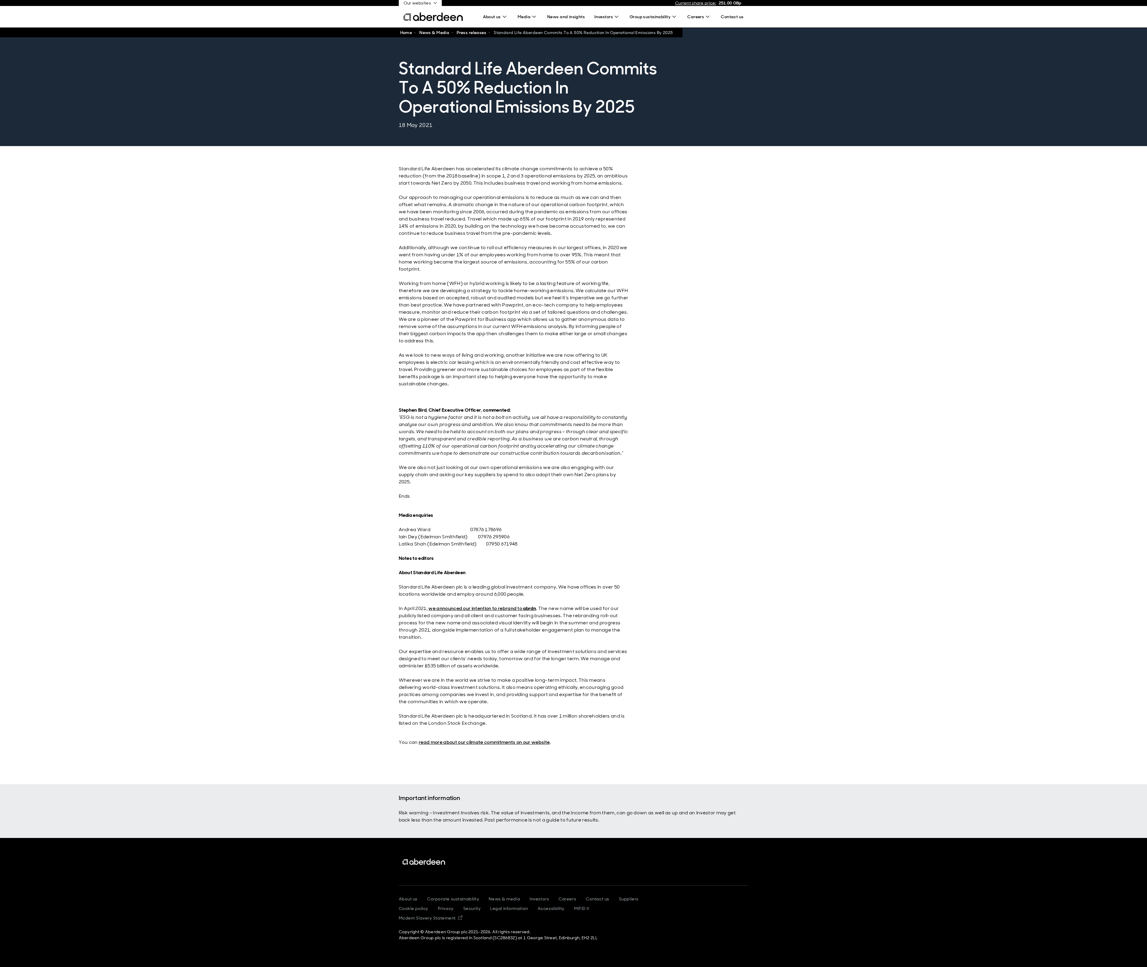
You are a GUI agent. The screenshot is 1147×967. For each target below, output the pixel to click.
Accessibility (551, 908)
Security (472, 908)
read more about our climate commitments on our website (484, 742)
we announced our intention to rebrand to (482, 608)
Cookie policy (413, 908)
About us (408, 899)
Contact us (597, 899)
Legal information (509, 908)
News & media (504, 899)
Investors (539, 899)
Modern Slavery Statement (430, 918)
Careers (567, 899)
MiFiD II (581, 908)
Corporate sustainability (453, 899)
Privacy (446, 908)
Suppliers (629, 899)
